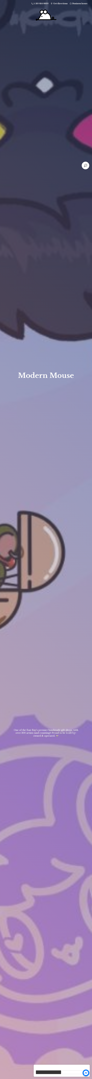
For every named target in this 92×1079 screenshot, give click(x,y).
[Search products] (85, 165)
